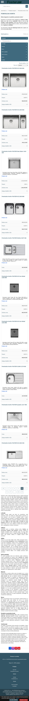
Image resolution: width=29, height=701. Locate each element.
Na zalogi (3, 43)
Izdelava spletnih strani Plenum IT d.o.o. (14, 694)
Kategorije (4, 38)
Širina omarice (4, 54)
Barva (3, 49)
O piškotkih (14, 686)
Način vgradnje (4, 51)
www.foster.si (4, 10)
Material (3, 46)
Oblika (3, 57)
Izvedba (3, 59)
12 (18, 491)
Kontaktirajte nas (14, 678)
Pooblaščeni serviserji (14, 671)
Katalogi (14, 677)
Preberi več (4, 89)
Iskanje (17, 693)
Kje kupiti (14, 669)
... (14, 491)
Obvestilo (21, 693)
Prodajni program (12, 10)
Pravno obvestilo (14, 684)
